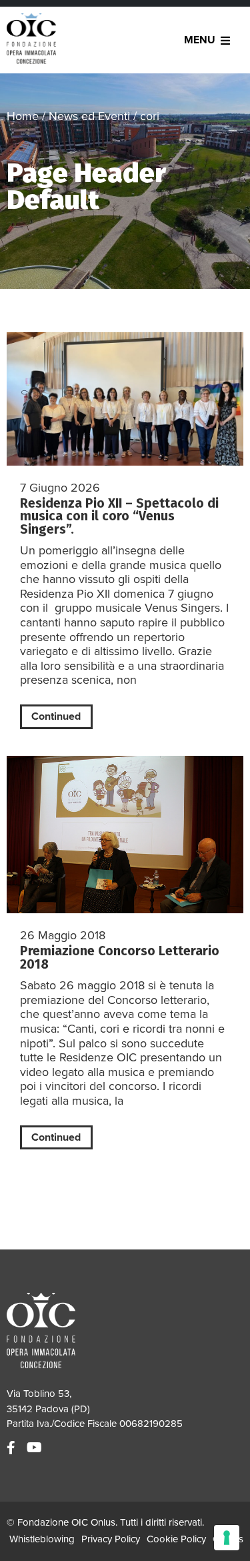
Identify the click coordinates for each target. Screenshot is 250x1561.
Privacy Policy (110, 1539)
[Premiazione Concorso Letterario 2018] (125, 835)
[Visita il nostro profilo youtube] (36, 1448)
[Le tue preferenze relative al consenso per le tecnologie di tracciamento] (226, 1537)
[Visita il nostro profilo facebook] (13, 1448)
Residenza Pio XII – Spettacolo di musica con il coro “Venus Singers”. (119, 516)
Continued (56, 716)
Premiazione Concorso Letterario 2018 (119, 957)
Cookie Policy (176, 1539)
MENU (199, 40)
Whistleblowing (42, 1539)
